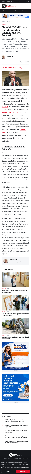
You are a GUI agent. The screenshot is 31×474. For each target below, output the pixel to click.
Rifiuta (8, 471)
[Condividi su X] (24, 61)
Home (4, 11)
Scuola (11, 11)
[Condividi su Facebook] (20, 61)
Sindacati (25, 11)
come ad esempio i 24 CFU (12, 112)
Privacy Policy (25, 467)
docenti (5, 107)
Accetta (22, 471)
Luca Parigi (9, 56)
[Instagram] (28, 1)
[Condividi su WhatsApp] (27, 61)
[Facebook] (26, 1)
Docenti (17, 11)
